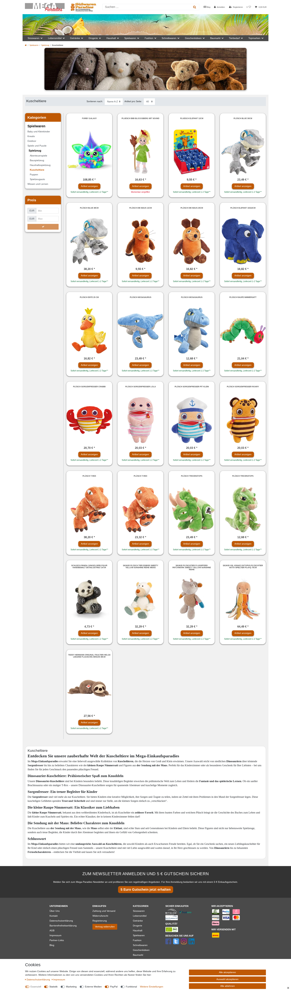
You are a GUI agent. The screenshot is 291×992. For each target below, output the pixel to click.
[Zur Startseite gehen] (26, 45)
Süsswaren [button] (33, 38)
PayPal (114, 986)
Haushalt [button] (111, 38)
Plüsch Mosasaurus (140, 297)
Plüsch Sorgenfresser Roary (243, 387)
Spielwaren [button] (130, 38)
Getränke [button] (75, 38)
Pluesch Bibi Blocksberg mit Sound (140, 118)
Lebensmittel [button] (55, 38)
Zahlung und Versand (103, 911)
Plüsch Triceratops (191, 476)
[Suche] (194, 7)
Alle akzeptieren (227, 972)
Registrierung (99, 920)
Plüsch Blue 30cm (243, 118)
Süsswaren (139, 911)
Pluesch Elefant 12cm (191, 118)
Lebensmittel (140, 915)
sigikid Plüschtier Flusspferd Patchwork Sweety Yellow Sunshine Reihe (191, 567)
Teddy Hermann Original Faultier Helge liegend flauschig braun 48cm (89, 656)
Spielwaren (33, 45)
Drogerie (137, 925)
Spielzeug (45, 45)
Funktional (131, 986)
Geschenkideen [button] (193, 38)
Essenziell (35, 986)
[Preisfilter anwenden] (43, 227)
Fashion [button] (149, 38)
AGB (52, 930)
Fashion (137, 940)
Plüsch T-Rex (89, 476)
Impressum (55, 935)
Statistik (53, 986)
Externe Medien (93, 986)
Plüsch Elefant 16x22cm (242, 208)
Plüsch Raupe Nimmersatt (242, 297)
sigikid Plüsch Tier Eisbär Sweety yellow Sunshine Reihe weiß (140, 566)
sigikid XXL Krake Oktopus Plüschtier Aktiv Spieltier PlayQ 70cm (243, 566)
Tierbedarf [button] (234, 38)
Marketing (71, 986)
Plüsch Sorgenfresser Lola (140, 387)
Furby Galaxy (89, 118)
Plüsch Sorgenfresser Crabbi (89, 387)
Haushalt (137, 930)
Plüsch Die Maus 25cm (192, 208)
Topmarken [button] (254, 38)
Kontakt (54, 915)
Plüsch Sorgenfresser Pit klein (192, 387)
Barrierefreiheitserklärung (63, 925)
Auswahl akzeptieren (227, 979)
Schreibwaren (140, 945)
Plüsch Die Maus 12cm (140, 208)
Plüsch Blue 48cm (89, 208)
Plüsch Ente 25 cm (89, 297)
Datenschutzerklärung (61, 920)
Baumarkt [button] (215, 38)
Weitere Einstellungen (151, 986)
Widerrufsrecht (100, 915)
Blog (208, 7)
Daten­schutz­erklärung (39, 979)
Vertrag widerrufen (105, 926)
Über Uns (55, 911)
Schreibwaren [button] (169, 38)
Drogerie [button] (93, 38)
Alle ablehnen (227, 986)
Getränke (138, 920)
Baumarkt (138, 955)
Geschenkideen (141, 950)
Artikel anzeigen (89, 186)
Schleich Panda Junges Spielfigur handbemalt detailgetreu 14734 (89, 566)
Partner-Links (57, 940)
